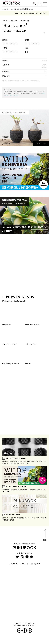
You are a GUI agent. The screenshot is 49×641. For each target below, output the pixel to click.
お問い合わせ (35, 563)
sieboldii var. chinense (32, 324)
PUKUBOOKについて (17, 563)
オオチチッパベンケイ (9, 344)
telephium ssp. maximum (10, 364)
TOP (44, 540)
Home (16, 13)
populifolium (6, 324)
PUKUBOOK (11, 3)
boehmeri (28, 364)
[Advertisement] (24, 265)
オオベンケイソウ (31, 344)
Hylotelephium (33, 13)
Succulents (24, 13)
